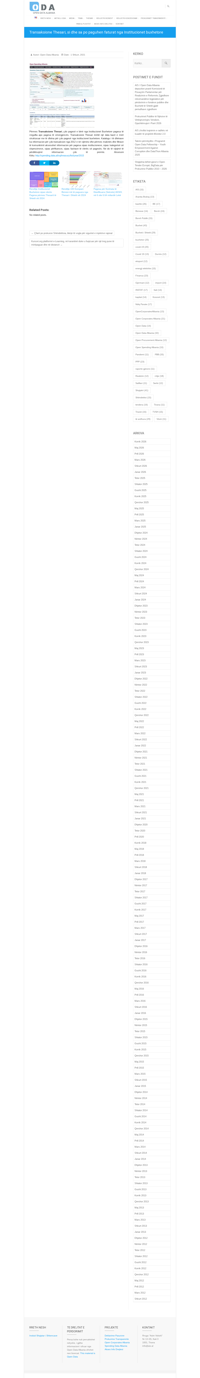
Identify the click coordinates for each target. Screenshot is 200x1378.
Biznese (141, 211)
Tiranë (140, 412)
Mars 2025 (140, 520)
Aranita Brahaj (144, 196)
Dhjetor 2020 (141, 824)
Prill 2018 (139, 855)
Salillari (141, 383)
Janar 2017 (140, 940)
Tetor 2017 (140, 891)
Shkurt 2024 (141, 593)
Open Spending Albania (149, 347)
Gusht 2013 (140, 1189)
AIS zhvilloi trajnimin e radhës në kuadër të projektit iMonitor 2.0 (151, 132)
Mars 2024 (140, 587)
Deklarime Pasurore (114, 1335)
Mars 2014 (140, 1146)
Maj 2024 (139, 575)
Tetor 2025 (140, 478)
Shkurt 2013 (141, 1225)
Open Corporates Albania (150, 318)
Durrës (160, 254)
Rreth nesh (45, 18)
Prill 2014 (139, 1140)
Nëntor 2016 (141, 952)
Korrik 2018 (140, 842)
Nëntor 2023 (141, 611)
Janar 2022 (140, 745)
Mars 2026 (140, 459)
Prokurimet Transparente (153, 18)
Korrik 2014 (140, 1122)
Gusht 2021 (140, 776)
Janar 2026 (140, 472)
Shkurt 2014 (141, 1153)
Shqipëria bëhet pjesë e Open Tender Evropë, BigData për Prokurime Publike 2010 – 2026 (151, 165)
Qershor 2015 (142, 1055)
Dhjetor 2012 (141, 1238)
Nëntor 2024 (141, 538)
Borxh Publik (143, 218)
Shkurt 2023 (141, 666)
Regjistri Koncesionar (126, 18)
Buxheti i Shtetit (145, 232)
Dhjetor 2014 (141, 1092)
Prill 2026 (139, 453)
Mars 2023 (140, 660)
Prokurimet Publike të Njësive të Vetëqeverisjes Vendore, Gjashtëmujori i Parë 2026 (151, 120)
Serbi (158, 383)
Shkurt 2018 (141, 867)
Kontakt (120, 24)
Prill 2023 (139, 654)
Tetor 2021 (140, 763)
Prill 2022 (139, 727)
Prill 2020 (139, 836)
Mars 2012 (140, 1292)
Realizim (142, 376)
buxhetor (142, 239)
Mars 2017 (140, 928)
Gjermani (142, 283)
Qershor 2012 (142, 1274)
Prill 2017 (139, 921)
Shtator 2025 (141, 484)
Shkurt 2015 (141, 1080)
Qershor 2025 (142, 502)
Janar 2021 (140, 818)
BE (156, 204)
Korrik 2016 (140, 976)
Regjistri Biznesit (104, 18)
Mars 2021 (140, 806)
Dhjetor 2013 (141, 1165)
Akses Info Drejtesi (103, 24)
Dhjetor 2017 (141, 879)
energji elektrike (145, 268)
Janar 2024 (140, 599)
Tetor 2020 (140, 830)
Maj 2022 (139, 721)
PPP (139, 361)
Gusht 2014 (140, 1116)
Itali (158, 290)
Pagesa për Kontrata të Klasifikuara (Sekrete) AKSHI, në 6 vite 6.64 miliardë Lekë (108, 192)
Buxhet (141, 225)
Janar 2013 (140, 1232)
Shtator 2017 (141, 897)
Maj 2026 (139, 447)
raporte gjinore (145, 369)
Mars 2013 (140, 1219)
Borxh (159, 211)
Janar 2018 (140, 873)
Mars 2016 (140, 1001)
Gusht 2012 (140, 1262)
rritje (159, 376)
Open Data (143, 326)
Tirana (159, 404)
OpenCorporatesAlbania (149, 311)
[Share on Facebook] (34, 162)
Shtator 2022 (141, 697)
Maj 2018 (139, 849)
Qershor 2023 (142, 642)
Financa (141, 275)
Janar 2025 (140, 526)
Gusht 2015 (140, 1043)
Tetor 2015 (140, 1031)
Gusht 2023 (140, 630)
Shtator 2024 (141, 551)
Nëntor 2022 (141, 684)
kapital (141, 297)
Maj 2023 (139, 648)
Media (71, 18)
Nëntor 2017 (141, 885)
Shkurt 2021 (141, 812)
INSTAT (141, 290)
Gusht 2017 (140, 903)
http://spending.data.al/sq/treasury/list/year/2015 (59, 155)
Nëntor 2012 (141, 1244)
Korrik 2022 (140, 709)
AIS (139, 189)
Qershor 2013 (142, 1201)
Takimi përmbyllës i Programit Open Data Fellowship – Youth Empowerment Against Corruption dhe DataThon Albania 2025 (151, 148)
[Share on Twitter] (44, 162)
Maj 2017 (139, 915)
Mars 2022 (140, 733)
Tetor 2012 (140, 1250)
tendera (141, 404)
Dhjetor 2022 (141, 678)
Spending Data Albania (116, 1346)
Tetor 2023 (140, 618)
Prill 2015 (139, 1067)
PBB (159, 354)
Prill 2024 (139, 581)
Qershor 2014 (142, 1128)
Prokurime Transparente (117, 1339)
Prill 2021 (139, 800)
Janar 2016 (140, 1013)
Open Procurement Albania (151, 340)
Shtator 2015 (141, 1037)
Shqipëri (141, 390)
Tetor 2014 (140, 1104)
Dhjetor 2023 (141, 605)
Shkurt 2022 (141, 739)
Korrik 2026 (140, 441)
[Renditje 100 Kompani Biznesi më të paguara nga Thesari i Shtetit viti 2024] (76, 179)
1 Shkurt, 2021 (77, 54)
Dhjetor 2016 (141, 946)
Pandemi (142, 354)
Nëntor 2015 (141, 1025)
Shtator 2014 (141, 1110)
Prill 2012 (139, 1286)
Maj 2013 (139, 1207)
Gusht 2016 (140, 970)
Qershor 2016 (142, 982)
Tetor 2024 (140, 545)
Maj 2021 (139, 794)
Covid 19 (142, 254)
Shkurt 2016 (141, 1007)
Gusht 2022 (140, 703)
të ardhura (142, 419)
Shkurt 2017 (141, 934)
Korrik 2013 (140, 1195)
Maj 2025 (139, 508)
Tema (80, 18)
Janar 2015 (140, 1086)
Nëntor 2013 (141, 1171)
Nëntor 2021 (141, 757)
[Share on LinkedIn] (54, 162)
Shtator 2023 (141, 624)
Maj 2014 (139, 1134)
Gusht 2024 (140, 557)
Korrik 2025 (140, 496)
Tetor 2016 (140, 958)
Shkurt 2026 (141, 466)
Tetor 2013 (140, 1177)
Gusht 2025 (140, 490)
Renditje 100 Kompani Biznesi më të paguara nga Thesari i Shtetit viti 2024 (75, 192)
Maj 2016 (139, 988)
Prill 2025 (139, 514)
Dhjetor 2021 (141, 751)
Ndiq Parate (143, 304)
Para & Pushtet (83, 24)
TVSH (157, 412)
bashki (141, 204)
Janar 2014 (140, 1159)
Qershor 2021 (142, 788)
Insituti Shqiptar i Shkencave (43, 1335)
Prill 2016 (139, 994)
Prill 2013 (139, 1213)
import (160, 283)
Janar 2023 (140, 672)
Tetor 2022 (140, 690)
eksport (141, 261)
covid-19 (142, 247)
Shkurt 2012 (141, 1298)
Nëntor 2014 (141, 1098)
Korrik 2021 (140, 782)
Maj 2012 (139, 1280)
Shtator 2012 (141, 1256)
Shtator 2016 (141, 964)
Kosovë (159, 297)
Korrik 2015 (140, 1049)
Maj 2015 (139, 1061)
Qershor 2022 (142, 715)
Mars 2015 (140, 1073)
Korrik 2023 (140, 636)
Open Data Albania (49, 54)
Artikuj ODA (60, 18)
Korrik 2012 (140, 1268)
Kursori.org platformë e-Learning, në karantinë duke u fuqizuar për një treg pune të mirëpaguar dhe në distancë (72, 243)
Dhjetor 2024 (141, 532)
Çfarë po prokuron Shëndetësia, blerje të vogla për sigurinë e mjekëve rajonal (71, 233)
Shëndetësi (143, 397)
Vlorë (161, 419)
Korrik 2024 (140, 563)
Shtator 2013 (141, 1183)
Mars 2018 (140, 861)
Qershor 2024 (142, 569)
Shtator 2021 (141, 769)
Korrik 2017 (140, 909)
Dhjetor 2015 (141, 1019)
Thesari (89, 18)
